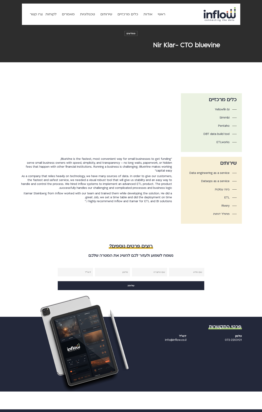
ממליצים (131, 33)
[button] (226, 109)
